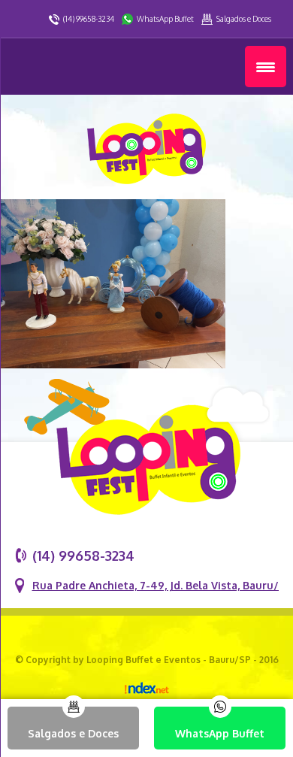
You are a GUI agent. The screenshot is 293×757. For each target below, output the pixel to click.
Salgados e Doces (243, 18)
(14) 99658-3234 (88, 18)
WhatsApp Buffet (165, 18)
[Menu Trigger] (265, 66)
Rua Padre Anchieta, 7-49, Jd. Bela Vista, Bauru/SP (161, 585)
